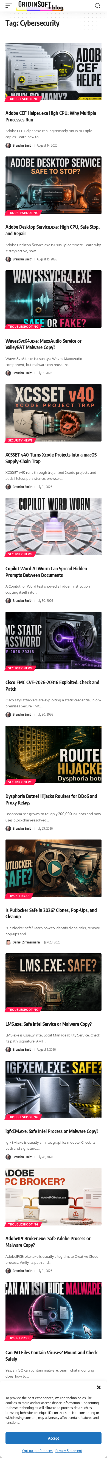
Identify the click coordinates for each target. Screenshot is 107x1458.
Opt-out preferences (37, 1451)
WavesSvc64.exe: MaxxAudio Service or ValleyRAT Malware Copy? (43, 344)
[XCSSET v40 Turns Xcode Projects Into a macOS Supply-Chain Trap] (53, 413)
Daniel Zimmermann (26, 942)
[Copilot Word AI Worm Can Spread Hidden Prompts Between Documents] (53, 526)
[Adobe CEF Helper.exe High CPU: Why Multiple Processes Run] (53, 71)
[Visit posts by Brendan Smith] (8, 145)
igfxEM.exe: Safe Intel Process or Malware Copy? (51, 1131)
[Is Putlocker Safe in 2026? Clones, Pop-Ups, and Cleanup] (53, 868)
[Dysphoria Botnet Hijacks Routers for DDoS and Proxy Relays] (53, 754)
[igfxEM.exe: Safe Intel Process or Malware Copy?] (53, 1089)
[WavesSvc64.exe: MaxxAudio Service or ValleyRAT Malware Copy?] (53, 299)
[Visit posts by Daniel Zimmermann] (8, 942)
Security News (20, 440)
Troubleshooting (23, 99)
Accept (53, 1438)
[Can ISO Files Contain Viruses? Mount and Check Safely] (53, 1310)
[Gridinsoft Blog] (40, 5)
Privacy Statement (68, 1451)
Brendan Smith (22, 145)
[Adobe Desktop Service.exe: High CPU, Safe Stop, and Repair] (53, 185)
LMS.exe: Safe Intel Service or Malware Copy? (48, 1024)
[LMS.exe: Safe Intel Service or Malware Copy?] (53, 982)
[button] (99, 1387)
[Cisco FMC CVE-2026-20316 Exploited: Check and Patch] (53, 640)
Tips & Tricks (19, 896)
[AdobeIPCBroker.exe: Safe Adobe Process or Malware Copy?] (53, 1196)
